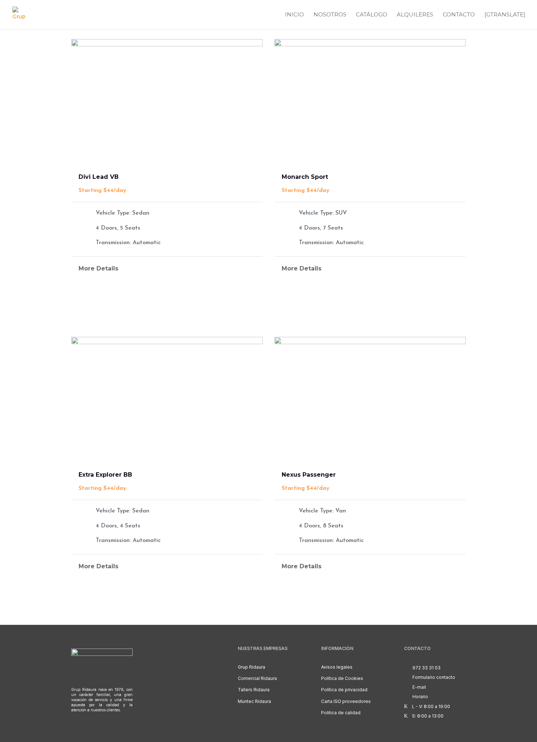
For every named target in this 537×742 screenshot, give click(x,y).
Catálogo (371, 15)
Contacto (459, 15)
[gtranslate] (504, 15)
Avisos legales (337, 667)
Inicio (294, 15)
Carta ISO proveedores (346, 701)
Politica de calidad (341, 712)
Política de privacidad (344, 689)
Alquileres (415, 15)
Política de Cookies (342, 678)
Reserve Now (166, 304)
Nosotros (329, 15)
